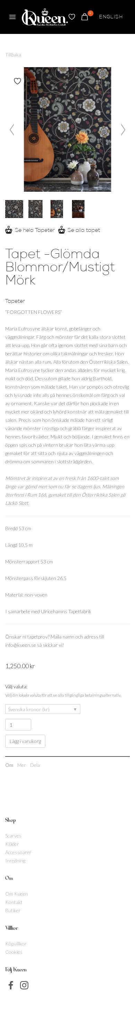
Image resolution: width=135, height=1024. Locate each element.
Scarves (13, 836)
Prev (12, 130)
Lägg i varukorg (25, 741)
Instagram (24, 985)
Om (9, 765)
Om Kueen (16, 894)
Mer (21, 765)
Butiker (13, 910)
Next (122, 130)
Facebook (11, 985)
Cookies (13, 952)
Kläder (12, 844)
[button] (12, 17)
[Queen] (45, 17)
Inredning (15, 860)
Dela (35, 765)
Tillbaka (13, 54)
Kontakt (13, 902)
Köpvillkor (16, 943)
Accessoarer (18, 852)
